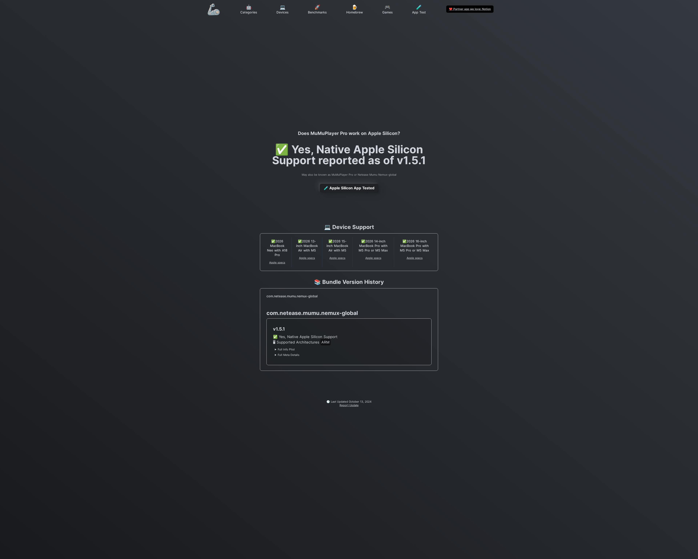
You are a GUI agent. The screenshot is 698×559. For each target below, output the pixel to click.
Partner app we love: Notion (470, 9)
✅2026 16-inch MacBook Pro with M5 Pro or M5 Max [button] (414, 245)
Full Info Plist (286, 349)
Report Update (349, 405)
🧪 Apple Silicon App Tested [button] (349, 188)
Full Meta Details (288, 355)
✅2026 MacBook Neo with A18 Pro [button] (277, 248)
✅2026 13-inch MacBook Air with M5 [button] (307, 245)
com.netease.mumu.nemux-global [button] (292, 296)
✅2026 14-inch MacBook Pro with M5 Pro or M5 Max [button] (373, 245)
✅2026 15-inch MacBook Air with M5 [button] (337, 245)
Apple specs (277, 262)
